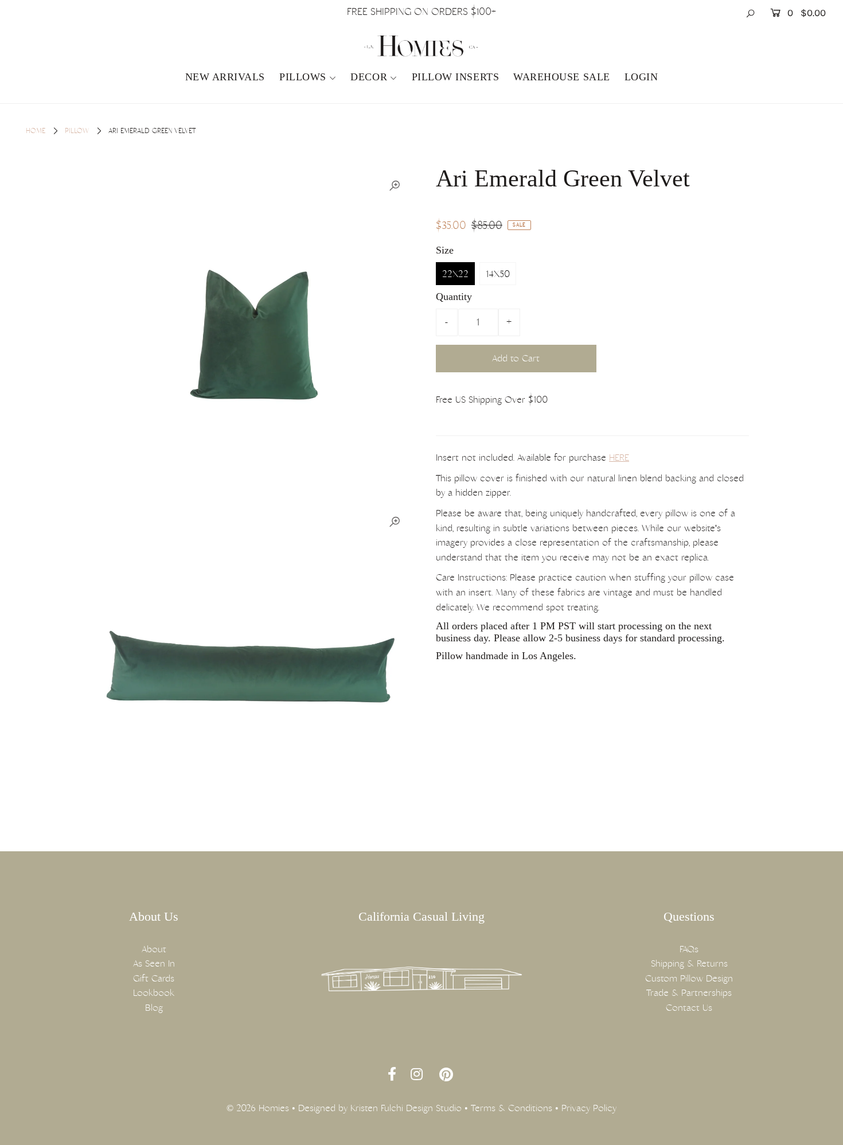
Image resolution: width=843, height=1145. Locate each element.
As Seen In (154, 963)
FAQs (689, 949)
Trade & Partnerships (689, 992)
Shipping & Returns (689, 963)
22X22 (455, 273)
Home (35, 131)
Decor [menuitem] (368, 77)
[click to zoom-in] (394, 185)
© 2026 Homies (258, 1108)
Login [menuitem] (641, 77)
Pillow (77, 131)
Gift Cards (153, 978)
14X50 (498, 273)
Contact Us (689, 1007)
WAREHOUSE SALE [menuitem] (561, 77)
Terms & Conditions (511, 1108)
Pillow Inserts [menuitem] (455, 77)
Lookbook (153, 992)
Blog (154, 1007)
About (154, 949)
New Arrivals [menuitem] (225, 77)
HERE (619, 457)
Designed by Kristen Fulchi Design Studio (380, 1108)
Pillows (302, 77)
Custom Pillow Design (689, 978)
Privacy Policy (588, 1108)
